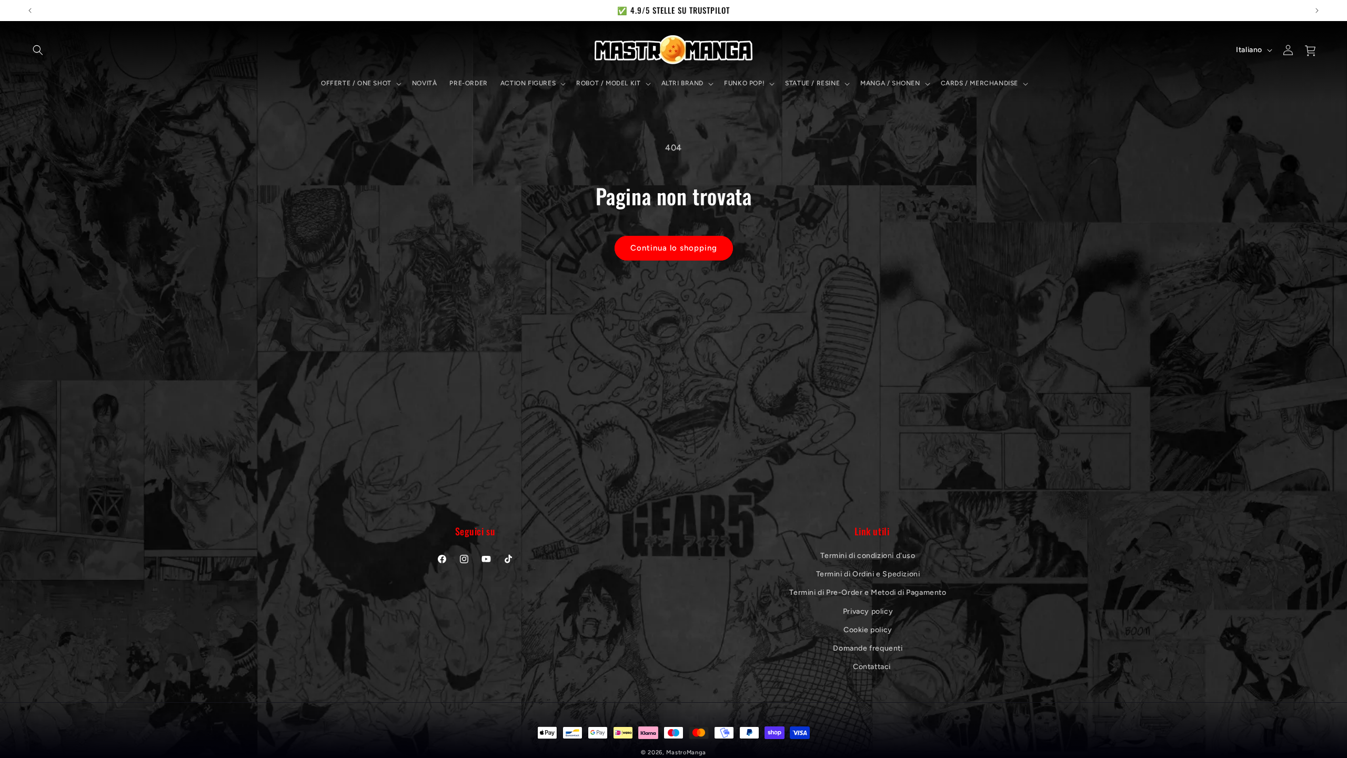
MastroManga (686, 752)
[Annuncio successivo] (1317, 11)
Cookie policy (867, 629)
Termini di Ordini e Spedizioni (868, 574)
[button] (37, 50)
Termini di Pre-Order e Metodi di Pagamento (867, 592)
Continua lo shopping (673, 248)
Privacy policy (868, 611)
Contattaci (872, 666)
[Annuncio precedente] (30, 11)
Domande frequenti (867, 648)
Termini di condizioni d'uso (867, 555)
